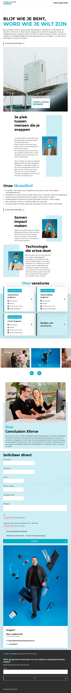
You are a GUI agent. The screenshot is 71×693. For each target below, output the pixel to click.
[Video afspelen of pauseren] (49, 146)
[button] (35, 79)
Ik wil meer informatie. (13, 43)
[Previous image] (32, 373)
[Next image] (39, 373)
